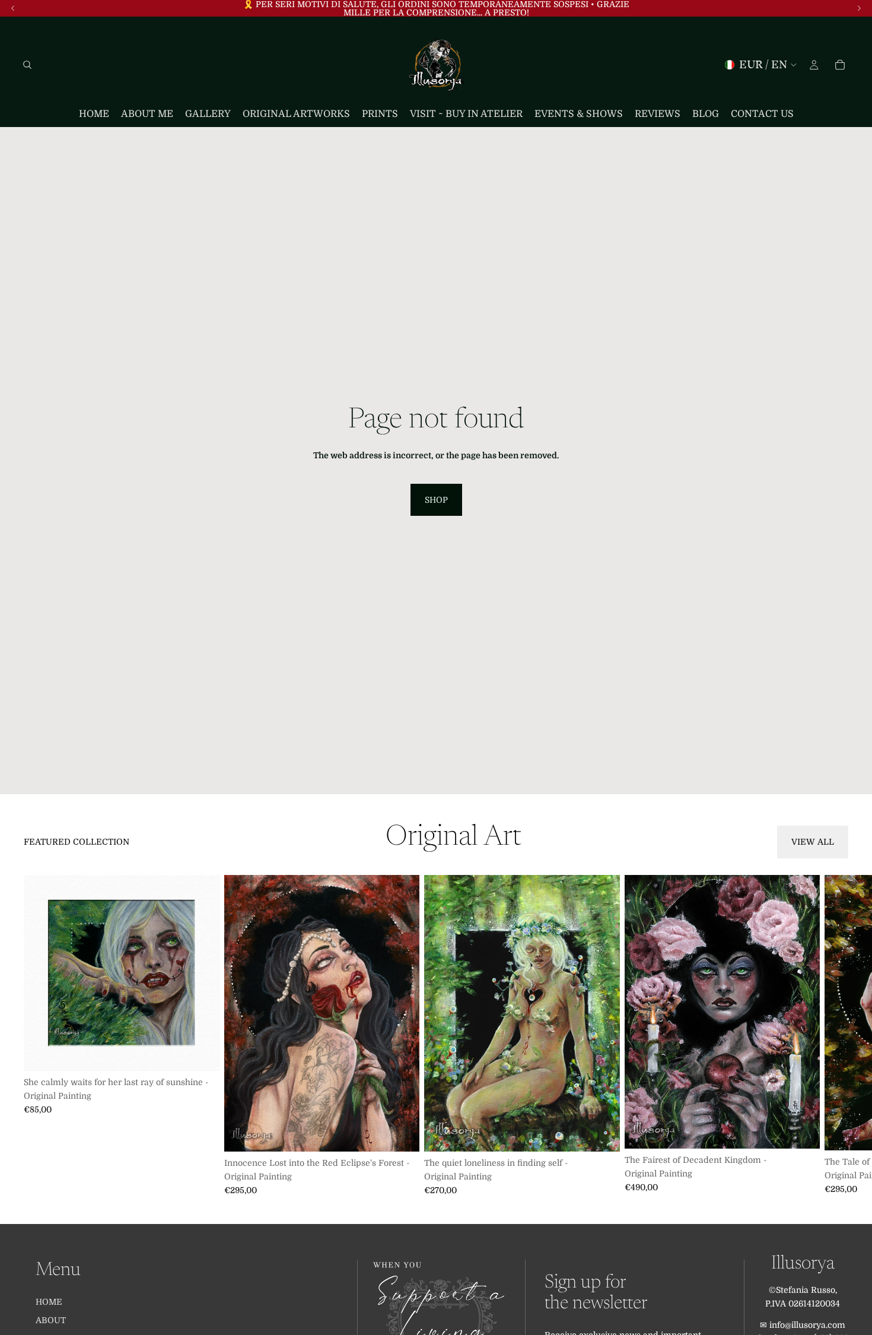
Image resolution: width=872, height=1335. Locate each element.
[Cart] (840, 65)
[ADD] (201, 1053)
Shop (436, 500)
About (51, 1320)
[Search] (27, 65)
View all (812, 841)
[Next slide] (835, 1035)
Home (49, 1302)
